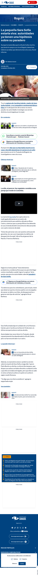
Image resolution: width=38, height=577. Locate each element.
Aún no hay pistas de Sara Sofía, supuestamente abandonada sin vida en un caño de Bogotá (24, 353)
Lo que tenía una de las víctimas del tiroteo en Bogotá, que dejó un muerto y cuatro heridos (18, 470)
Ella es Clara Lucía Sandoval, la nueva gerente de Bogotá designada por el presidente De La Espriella (20, 475)
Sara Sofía (12, 217)
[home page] (19, 518)
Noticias (16, 559)
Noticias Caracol (5, 25)
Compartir (31, 67)
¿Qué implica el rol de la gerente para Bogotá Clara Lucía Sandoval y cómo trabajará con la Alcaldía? (24, 180)
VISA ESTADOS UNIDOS (28, 6)
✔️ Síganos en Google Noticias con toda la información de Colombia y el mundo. (20, 282)
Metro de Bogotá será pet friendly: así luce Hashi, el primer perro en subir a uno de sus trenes (19, 461)
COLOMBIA (14, 25)
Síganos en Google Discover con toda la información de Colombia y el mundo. (19, 142)
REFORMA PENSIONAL (14, 6)
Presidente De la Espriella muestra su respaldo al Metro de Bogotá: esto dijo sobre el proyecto (19, 479)
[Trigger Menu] (2, 2)
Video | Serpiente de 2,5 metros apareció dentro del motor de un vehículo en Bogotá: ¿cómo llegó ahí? (24, 169)
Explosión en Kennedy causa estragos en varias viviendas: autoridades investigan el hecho (19, 465)
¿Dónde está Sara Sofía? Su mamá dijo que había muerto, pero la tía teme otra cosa (24, 396)
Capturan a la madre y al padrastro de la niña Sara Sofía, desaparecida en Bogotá (24, 126)
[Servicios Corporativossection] (35, 552)
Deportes (24, 559)
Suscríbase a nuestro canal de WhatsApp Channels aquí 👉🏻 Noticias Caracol (20, 136)
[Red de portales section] (35, 548)
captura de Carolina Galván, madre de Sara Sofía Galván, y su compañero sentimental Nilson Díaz (19, 105)
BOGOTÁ (20, 25)
